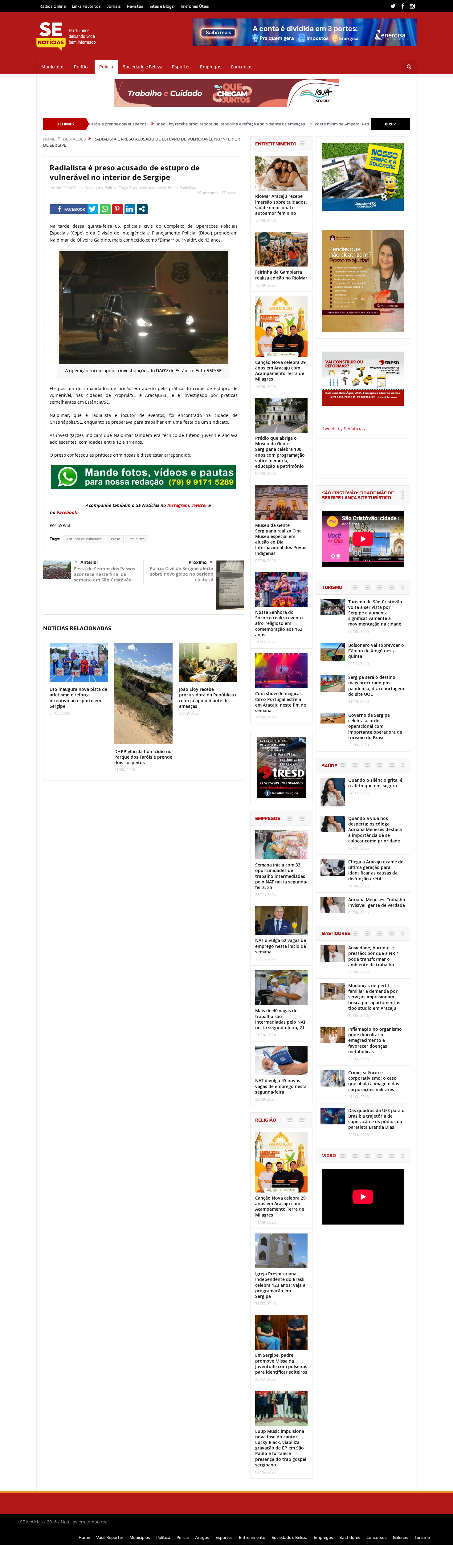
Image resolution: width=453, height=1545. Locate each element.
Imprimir (210, 192)
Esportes (181, 67)
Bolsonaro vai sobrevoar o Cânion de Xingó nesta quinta (376, 650)
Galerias (400, 1537)
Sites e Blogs (161, 6)
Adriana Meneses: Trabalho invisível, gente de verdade (376, 902)
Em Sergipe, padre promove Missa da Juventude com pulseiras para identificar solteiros (281, 1363)
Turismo (422, 1537)
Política (82, 67)
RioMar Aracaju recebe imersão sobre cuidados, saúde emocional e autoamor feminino (281, 204)
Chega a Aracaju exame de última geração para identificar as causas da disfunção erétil (375, 870)
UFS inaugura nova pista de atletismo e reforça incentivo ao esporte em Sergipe (78, 697)
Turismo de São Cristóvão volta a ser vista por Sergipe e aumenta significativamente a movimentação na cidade (375, 613)
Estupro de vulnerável (147, 187)
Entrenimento (252, 1537)
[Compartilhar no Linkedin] (129, 209)
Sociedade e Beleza (142, 67)
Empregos (210, 67)
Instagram (178, 505)
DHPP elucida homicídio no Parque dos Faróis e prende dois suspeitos (143, 756)
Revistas (135, 6)
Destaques (93, 187)
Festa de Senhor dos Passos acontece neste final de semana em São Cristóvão (104, 574)
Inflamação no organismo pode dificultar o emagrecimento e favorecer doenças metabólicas (375, 1040)
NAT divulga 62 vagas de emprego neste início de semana (280, 945)
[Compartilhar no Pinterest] (117, 209)
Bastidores (349, 1537)
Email (233, 192)
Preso (173, 187)
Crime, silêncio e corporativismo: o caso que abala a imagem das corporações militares (373, 1081)
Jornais (114, 6)
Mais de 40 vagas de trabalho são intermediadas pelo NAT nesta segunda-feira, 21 (280, 1019)
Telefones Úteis (194, 6)
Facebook (66, 512)
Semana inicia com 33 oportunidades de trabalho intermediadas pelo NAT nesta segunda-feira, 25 (281, 876)
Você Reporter (109, 1537)
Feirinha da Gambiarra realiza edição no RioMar (281, 274)
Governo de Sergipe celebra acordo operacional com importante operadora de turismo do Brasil (375, 726)
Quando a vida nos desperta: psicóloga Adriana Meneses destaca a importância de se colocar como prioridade (375, 829)
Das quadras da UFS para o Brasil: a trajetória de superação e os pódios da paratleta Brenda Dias (376, 1118)
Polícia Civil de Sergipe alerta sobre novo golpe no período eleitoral (181, 574)
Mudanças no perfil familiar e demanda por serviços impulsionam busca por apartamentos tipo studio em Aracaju (374, 997)
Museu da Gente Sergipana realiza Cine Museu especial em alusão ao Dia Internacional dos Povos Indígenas (280, 539)
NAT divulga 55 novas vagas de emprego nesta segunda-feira (281, 1086)
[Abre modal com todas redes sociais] (142, 209)
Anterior (89, 562)
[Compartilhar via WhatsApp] (105, 209)
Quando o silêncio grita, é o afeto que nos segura (375, 783)
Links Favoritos (86, 6)
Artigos (202, 1537)
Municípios (52, 67)
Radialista (188, 187)
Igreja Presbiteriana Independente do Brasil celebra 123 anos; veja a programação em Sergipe (280, 1285)
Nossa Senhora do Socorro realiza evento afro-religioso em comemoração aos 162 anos (279, 623)
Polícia (106, 67)
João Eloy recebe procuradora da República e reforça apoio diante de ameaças (169, 123)
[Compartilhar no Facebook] (72, 209)
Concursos (241, 67)
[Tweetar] (93, 209)
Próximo (198, 562)
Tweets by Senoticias (343, 428)
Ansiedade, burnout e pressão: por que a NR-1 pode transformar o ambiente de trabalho (373, 956)
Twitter (199, 505)
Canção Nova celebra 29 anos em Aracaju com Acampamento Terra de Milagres (280, 370)
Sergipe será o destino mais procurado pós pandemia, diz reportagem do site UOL (376, 685)
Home (84, 1537)
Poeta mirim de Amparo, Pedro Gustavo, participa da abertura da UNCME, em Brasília (334, 123)
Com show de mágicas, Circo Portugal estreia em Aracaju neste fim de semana (280, 702)
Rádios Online (52, 6)
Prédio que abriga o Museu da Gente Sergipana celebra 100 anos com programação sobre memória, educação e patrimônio (280, 452)
